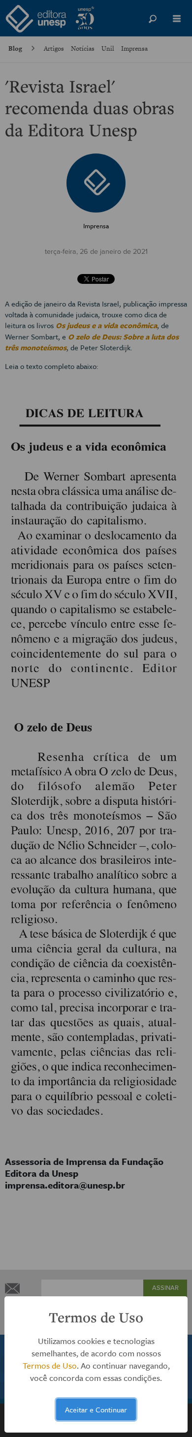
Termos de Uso (50, 1365)
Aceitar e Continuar (96, 1409)
